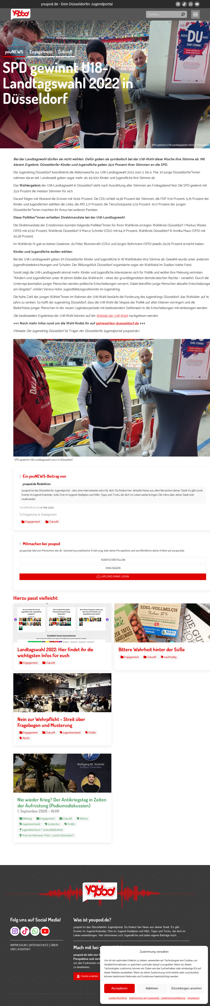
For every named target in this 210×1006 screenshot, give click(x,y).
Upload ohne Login (115, 576)
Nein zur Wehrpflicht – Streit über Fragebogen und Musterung (51, 722)
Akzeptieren (119, 988)
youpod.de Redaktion (37, 484)
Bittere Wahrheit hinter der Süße (152, 649)
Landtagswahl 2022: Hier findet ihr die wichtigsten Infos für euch (55, 652)
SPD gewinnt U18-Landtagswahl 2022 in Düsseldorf (68, 82)
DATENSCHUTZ (38, 945)
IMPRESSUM (18, 945)
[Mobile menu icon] (195, 14)
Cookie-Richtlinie (117, 998)
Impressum (193, 998)
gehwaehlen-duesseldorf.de (117, 323)
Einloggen (113, 568)
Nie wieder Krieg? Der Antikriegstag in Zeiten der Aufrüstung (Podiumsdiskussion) (61, 802)
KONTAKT (24, 949)
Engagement (41, 51)
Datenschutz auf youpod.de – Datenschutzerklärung (157, 998)
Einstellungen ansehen (186, 988)
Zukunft (65, 51)
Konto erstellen (112, 560)
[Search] (183, 14)
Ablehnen (152, 988)
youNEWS (14, 51)
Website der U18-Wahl (112, 316)
